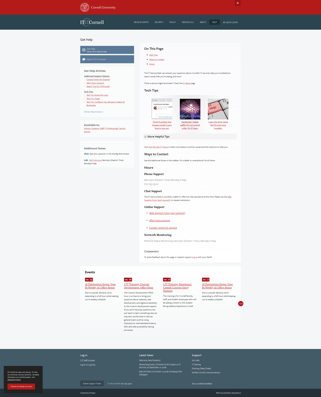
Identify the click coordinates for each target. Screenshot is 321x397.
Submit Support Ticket (92, 383)
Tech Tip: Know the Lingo (97, 95)
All (240, 303)
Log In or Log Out (87, 364)
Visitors (87, 128)
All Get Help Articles (93, 111)
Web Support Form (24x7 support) (167, 213)
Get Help (195, 360)
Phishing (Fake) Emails (201, 368)
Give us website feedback (202, 383)
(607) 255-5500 (95, 160)
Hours (152, 63)
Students (95, 128)
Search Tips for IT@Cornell (98, 86)
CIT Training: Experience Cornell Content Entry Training (177, 287)
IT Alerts (186, 83)
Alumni (87, 131)
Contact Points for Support (98, 79)
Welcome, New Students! (150, 360)
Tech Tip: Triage (93, 98)
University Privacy (87, 392)
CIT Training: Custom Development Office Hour (138, 285)
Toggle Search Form (238, 3)
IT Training (196, 364)
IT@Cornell (92, 22)
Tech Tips (88, 91)
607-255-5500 (126, 383)
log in (194, 257)
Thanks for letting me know (21, 386)
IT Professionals (111, 128)
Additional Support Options (96, 76)
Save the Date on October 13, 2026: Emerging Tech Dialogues (160, 373)
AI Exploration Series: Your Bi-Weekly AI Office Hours (100, 285)
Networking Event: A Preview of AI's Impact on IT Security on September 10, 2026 (160, 366)
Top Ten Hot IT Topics (158, 146)
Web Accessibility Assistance (228, 392)
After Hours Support (95, 82)
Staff (102, 128)
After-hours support (159, 220)
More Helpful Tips (159, 136)
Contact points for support (163, 227)
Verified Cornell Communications (206, 372)
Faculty (122, 128)
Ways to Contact (156, 59)
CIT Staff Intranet (87, 360)
